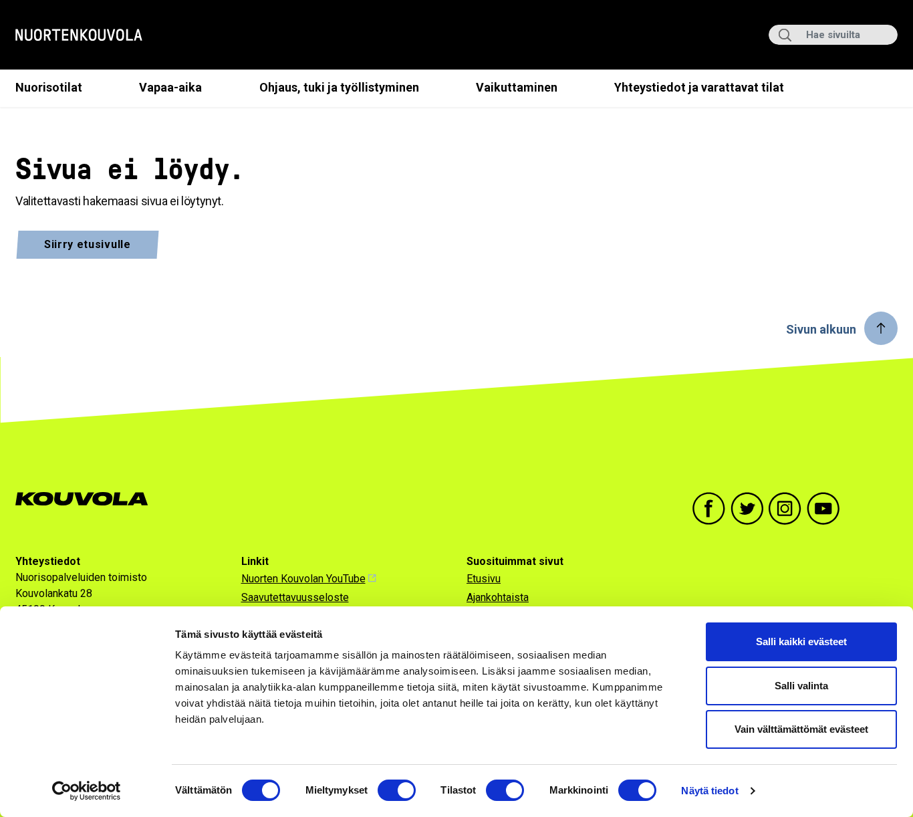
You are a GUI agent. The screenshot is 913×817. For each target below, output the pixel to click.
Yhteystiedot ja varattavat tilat (699, 87)
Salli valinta (801, 685)
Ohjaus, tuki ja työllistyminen (339, 87)
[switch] (397, 790)
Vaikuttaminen (516, 87)
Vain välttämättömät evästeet (801, 729)
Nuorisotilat (48, 87)
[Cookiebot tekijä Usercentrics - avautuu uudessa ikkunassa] (86, 791)
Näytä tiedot (709, 790)
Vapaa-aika (170, 87)
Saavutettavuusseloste (295, 597)
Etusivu (484, 578)
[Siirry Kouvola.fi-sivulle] (87, 499)
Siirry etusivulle (87, 244)
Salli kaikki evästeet (801, 641)
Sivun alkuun (821, 329)
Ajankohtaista (498, 597)
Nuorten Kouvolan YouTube (303, 578)
